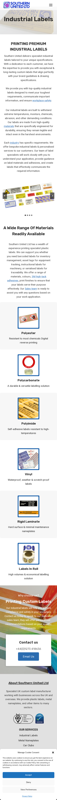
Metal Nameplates (28, 740)
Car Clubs (28, 745)
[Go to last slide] (5, 196)
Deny (28, 782)
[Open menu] (51, 5)
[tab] (25, 215)
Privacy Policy (27, 796)
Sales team (31, 288)
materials (9, 126)
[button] (53, 752)
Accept (28, 775)
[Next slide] (52, 196)
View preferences (29, 789)
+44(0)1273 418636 (28, 648)
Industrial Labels (28, 735)
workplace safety (41, 100)
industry (14, 142)
